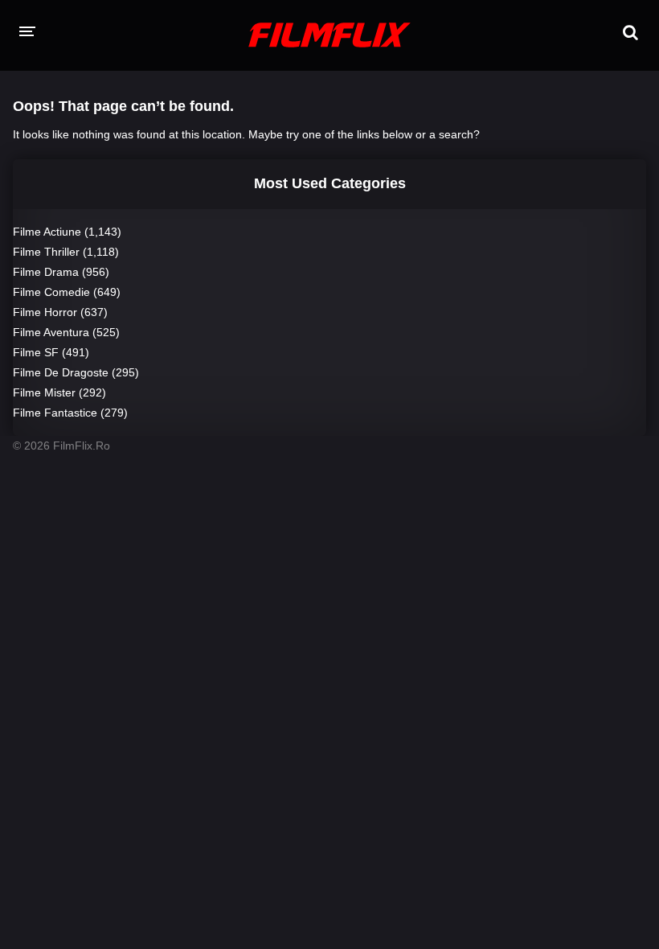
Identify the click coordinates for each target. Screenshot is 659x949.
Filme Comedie (51, 292)
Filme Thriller (46, 251)
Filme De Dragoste (60, 372)
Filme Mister (44, 392)
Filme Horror (45, 312)
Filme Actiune (47, 231)
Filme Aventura (51, 332)
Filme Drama (46, 271)
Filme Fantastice (55, 412)
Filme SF (36, 352)
